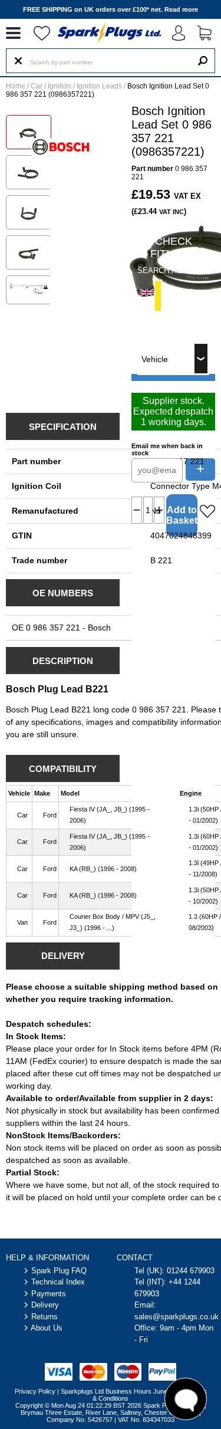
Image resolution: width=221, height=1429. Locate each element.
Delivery (45, 1304)
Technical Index (58, 1281)
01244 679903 (191, 1270)
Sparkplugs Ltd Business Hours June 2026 (122, 1391)
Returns (44, 1316)
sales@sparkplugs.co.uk (176, 1316)
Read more (181, 9)
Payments (48, 1293)
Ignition (59, 86)
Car (36, 86)
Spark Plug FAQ (59, 1270)
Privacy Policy (35, 1391)
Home (15, 86)
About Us (46, 1327)
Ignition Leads (99, 86)
